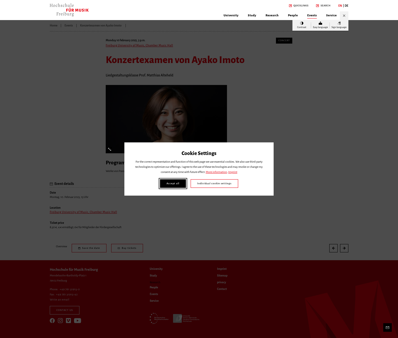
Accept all (173, 183)
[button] (298, 5)
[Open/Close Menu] (344, 15)
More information (216, 172)
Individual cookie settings (214, 183)
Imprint (232, 172)
